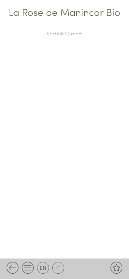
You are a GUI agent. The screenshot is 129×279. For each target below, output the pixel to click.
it (58, 267)
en (43, 267)
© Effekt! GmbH (64, 33)
